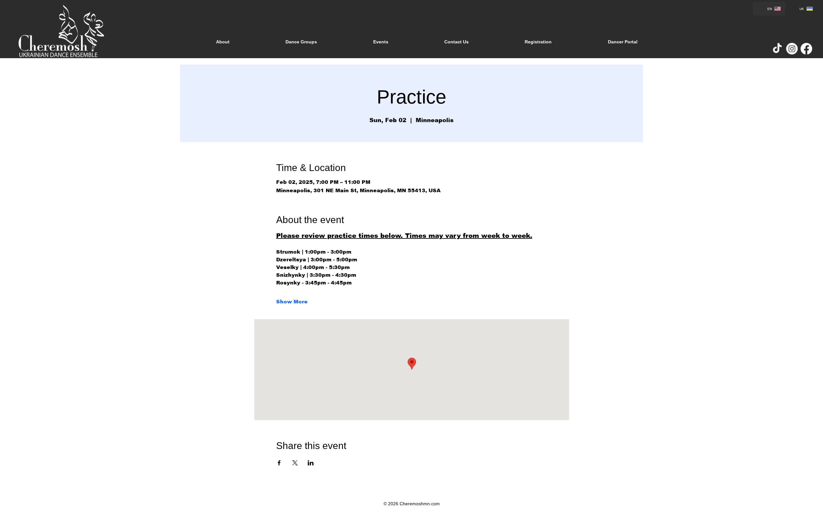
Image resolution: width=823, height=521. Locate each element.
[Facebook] (806, 49)
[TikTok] (777, 49)
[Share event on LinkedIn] (311, 462)
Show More (292, 301)
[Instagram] (792, 49)
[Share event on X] (295, 462)
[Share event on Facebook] (279, 462)
